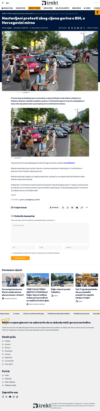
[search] (91, 3)
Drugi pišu (90, 284)
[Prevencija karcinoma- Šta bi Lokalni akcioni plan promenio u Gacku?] (13, 280)
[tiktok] (17, 397)
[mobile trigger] (3, 3)
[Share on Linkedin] (78, 28)
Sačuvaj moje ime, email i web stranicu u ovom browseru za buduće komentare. (36, 253)
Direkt (9, 28)
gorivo (22, 200)
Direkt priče (8, 284)
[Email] (77, 207)
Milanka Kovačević (11, 298)
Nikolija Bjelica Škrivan (37, 304)
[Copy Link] (81, 28)
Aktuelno (17, 28)
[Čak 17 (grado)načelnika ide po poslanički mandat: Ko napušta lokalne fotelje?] (86, 280)
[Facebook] (3, 396)
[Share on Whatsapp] (75, 28)
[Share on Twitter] (72, 28)
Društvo (25, 28)
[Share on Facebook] (69, 28)
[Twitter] (6, 396)
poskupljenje (29, 200)
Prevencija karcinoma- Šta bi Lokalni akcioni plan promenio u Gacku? (13, 292)
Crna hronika (33, 284)
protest (37, 200)
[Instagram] (13, 396)
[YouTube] (10, 396)
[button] (97, 12)
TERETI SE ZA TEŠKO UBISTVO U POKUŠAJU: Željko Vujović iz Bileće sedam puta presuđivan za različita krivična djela (37, 295)
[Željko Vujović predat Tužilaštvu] (62, 280)
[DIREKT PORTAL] (50, 3)
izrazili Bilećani (69, 163)
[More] (84, 28)
